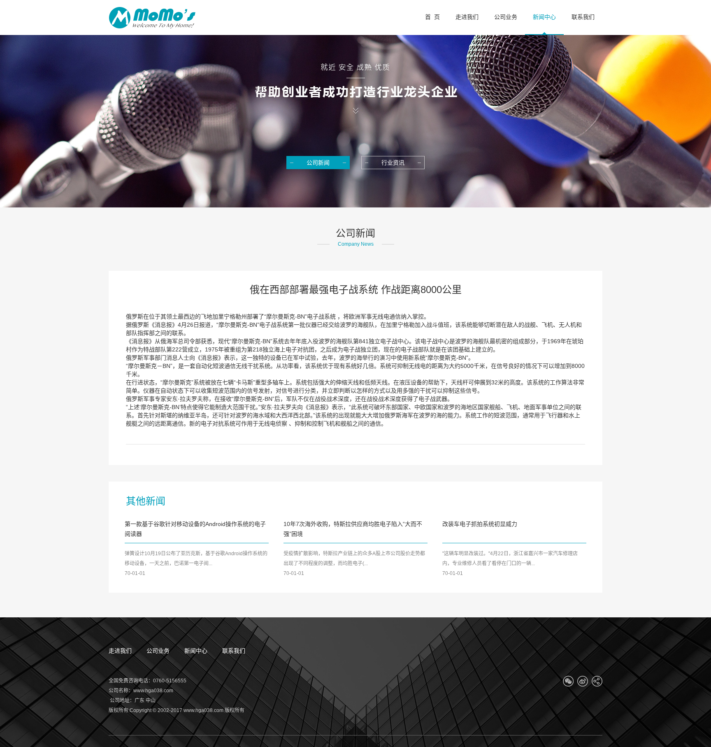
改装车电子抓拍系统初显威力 (479, 524)
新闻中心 (195, 650)
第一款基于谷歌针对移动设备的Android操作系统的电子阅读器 (195, 529)
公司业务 (158, 650)
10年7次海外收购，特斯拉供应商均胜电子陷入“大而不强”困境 (352, 529)
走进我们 (120, 650)
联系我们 (233, 650)
